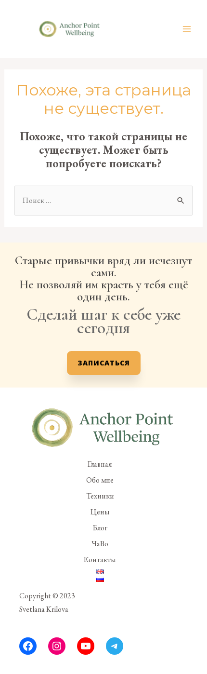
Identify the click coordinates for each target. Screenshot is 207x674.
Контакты (100, 559)
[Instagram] (56, 646)
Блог (99, 528)
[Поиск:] (103, 200)
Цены (100, 512)
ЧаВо (99, 544)
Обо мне (100, 480)
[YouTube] (85, 646)
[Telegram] (114, 646)
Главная (100, 464)
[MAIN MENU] (186, 29)
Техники (100, 496)
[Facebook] (28, 646)
